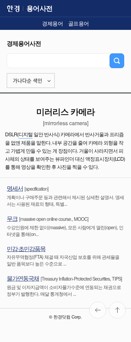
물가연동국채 (23, 278)
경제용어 (52, 23)
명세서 (15, 188)
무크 (12, 218)
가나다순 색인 (27, 81)
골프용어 (78, 23)
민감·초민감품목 (26, 248)
